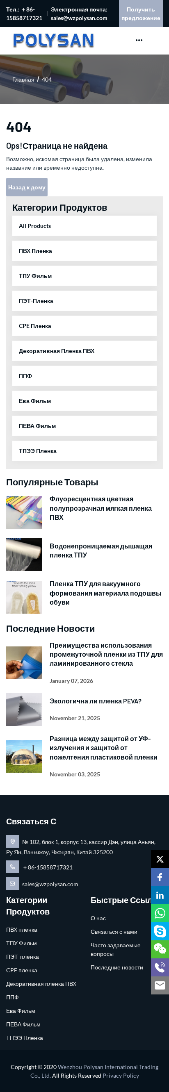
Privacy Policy (121, 1075)
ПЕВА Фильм (37, 425)
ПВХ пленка (35, 250)
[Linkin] (160, 895)
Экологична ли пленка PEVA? (96, 701)
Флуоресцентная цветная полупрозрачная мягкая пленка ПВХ (101, 508)
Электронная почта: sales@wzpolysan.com (79, 13)
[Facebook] (160, 877)
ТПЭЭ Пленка (38, 450)
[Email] (160, 985)
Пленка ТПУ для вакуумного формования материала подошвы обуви (106, 593)
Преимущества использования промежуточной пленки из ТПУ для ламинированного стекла (106, 654)
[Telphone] (160, 967)
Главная (23, 79)
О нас (98, 918)
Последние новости (117, 967)
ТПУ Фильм (35, 275)
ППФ (25, 375)
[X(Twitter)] (160, 859)
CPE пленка (35, 325)
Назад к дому (27, 187)
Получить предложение (140, 13)
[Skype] (160, 931)
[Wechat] (160, 949)
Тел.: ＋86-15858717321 (24, 13)
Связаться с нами (114, 931)
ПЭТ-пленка (36, 300)
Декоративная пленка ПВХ (56, 350)
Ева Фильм (35, 400)
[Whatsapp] (160, 913)
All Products (35, 225)
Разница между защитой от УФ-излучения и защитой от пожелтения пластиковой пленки (104, 748)
